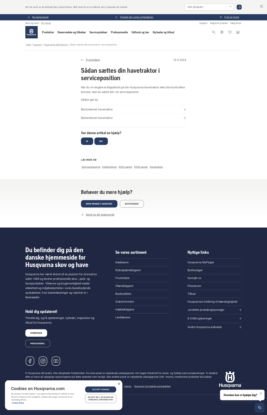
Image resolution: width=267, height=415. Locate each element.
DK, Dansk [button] (46, 23)
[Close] (119, 384)
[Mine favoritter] (230, 32)
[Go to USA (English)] (239, 7)
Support (203, 23)
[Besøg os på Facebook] (30, 361)
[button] (48, 32)
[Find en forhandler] (222, 32)
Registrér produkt (219, 23)
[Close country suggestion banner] (261, 6)
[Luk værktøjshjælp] (260, 393)
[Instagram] (43, 361)
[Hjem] (31, 32)
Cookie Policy (18, 403)
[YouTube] (56, 361)
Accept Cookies (100, 389)
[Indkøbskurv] (238, 32)
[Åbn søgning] (214, 32)
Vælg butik (235, 23)
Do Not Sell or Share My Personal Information (101, 398)
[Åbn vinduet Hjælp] (260, 408)
